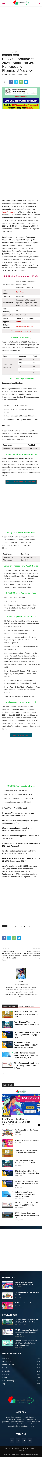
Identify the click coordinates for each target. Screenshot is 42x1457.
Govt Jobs (15, 55)
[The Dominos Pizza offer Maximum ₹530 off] (7, 1132)
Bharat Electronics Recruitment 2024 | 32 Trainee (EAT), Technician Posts (31, 954)
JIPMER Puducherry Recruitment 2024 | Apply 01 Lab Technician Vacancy (26, 1332)
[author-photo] (21, 978)
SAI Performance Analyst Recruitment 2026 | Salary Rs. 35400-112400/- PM (26, 1055)
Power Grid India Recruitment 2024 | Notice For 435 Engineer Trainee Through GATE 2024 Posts (11, 955)
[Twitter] (16, 82)
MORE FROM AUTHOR (26, 1006)
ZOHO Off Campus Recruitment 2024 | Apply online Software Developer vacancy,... (26, 1343)
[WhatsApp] (21, 82)
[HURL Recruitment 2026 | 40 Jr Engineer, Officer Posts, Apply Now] (7, 1034)
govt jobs (31, 926)
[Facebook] (11, 82)
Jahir (5, 74)
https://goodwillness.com (21, 984)
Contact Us (21, 1451)
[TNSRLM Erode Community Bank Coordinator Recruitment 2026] (7, 1014)
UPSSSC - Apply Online (21, 735)
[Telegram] (26, 82)
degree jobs (23, 926)
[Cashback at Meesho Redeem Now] (7, 1143)
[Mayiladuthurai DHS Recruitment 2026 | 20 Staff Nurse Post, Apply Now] (7, 1044)
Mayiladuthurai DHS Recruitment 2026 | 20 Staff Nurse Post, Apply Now (25, 1045)
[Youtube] (30, 1440)
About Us (7, 1448)
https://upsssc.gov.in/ (10, 212)
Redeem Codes (7, 1115)
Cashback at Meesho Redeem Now (27, 1140)
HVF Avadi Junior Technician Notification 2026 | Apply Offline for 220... (27, 1215)
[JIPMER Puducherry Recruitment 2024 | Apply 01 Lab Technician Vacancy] (7, 1332)
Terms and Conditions (29, 1448)
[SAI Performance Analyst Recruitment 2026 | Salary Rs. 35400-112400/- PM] (7, 1055)
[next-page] (7, 1073)
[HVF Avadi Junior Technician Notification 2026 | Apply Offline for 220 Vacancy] (7, 1215)
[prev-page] (3, 1073)
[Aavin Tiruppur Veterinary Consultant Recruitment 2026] (7, 1024)
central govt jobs (13, 52)
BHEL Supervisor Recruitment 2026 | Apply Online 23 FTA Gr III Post (26, 1065)
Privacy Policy (16, 1448)
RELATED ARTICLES (10, 1006)
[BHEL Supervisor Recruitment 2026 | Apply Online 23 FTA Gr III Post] (7, 1065)
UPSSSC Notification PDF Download (21, 482)
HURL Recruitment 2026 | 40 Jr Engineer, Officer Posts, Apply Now (27, 1034)
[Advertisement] (21, 28)
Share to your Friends (22, 331)
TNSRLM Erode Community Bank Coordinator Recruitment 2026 (26, 1014)
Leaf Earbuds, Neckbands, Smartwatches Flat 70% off (16, 1120)
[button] (3, 3)
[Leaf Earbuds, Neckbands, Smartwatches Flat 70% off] (21, 1103)
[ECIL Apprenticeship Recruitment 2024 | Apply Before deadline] (7, 1322)
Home (4, 52)
